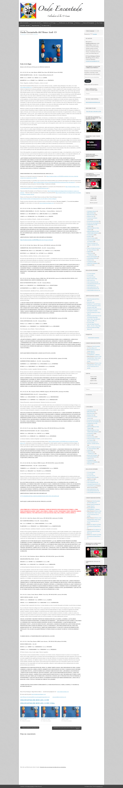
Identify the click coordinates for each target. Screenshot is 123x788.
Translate (95, 34)
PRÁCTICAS (90, 253)
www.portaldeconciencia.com (93, 290)
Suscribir (88, 81)
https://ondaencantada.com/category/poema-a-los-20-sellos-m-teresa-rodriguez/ (38, 198)
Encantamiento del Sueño (93, 221)
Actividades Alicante (25, 25)
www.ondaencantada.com (26, 87)
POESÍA (89, 251)
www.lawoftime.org (32, 697)
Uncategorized (90, 261)
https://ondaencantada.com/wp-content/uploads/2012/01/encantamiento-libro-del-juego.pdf (54, 182)
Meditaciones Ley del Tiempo (66, 23)
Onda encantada (30, 786)
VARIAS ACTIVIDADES (92, 263)
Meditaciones (91, 254)
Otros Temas (99, 23)
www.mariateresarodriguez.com (47, 203)
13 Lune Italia (90, 275)
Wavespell (89, 265)
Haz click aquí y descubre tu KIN (93, 111)
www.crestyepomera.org (92, 282)
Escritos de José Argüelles (93, 223)
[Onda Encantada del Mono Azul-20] (29, 711)
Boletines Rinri (90, 216)
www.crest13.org (91, 280)
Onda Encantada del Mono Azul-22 (49, 718)
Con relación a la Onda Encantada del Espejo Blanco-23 (94, 526)
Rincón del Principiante (88, 23)
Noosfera (89, 236)
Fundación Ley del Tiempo (49, 23)
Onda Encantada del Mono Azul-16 (69, 718)
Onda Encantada (23, 30)
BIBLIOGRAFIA (90, 213)
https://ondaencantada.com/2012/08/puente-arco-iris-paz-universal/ (36, 239)
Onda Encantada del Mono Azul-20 (28, 718)
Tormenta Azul (96, 337)
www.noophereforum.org (92, 287)
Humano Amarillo (91, 337)
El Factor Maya (90, 322)
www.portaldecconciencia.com (59, 697)
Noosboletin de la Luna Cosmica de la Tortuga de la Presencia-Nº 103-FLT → (67, 728)
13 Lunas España (91, 273)
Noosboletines (90, 234)
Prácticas (77, 23)
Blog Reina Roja (35, 25)
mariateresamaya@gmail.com (92, 61)
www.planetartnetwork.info (93, 288)
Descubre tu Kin (45, 25)
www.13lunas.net (24, 697)
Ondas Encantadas (24, 23)
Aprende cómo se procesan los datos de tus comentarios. (53, 767)
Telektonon (89, 260)
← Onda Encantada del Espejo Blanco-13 (29, 727)
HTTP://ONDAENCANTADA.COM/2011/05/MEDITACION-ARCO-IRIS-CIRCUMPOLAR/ (39, 496)
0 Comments (35, 34)
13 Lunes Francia (91, 276)
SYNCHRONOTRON (91, 258)
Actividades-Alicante (91, 211)
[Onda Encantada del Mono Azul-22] (50, 711)
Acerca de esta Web (36, 23)
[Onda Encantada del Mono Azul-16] (71, 711)
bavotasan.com (100, 786)
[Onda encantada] (52, 9)
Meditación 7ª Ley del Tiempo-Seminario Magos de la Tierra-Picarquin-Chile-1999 (94, 305)
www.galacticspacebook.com (43, 697)
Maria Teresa (23, 34)
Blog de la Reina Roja (92, 278)
